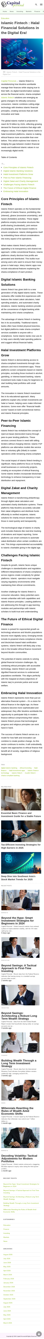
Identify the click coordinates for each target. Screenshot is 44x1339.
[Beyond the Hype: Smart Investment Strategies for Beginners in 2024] (20, 900)
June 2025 (7, 1311)
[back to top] (39, 1334)
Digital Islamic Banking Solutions (18, 171)
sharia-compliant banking (10, 775)
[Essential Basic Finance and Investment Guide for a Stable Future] (21, 799)
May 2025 (6, 1315)
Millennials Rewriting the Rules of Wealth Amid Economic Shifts (17, 1111)
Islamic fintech (7, 97)
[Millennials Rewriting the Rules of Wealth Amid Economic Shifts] (20, 1090)
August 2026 (7, 1254)
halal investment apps (17, 770)
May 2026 (6, 1266)
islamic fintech (17, 773)
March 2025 (7, 1323)
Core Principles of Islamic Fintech (18, 167)
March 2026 (7, 1275)
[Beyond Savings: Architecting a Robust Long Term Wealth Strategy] (20, 995)
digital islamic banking (9, 768)
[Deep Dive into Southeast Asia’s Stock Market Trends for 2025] (21, 863)
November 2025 (9, 1291)
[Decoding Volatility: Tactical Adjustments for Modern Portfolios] (20, 1137)
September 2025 (9, 1299)
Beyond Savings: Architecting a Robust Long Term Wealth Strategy (19, 1016)
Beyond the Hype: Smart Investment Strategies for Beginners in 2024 (17, 920)
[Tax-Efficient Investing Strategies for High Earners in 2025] (21, 831)
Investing (20, 11)
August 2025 (7, 1303)
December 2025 (9, 1287)
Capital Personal (8, 81)
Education (5, 18)
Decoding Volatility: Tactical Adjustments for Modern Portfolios (19, 1158)
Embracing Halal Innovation (15, 191)
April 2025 (7, 1319)
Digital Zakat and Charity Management (20, 181)
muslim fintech (30, 773)
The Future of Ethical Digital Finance (19, 188)
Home (5, 11)
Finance (37, 11)
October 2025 (8, 1295)
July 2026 (6, 1258)
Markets (29, 11)
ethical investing (25, 768)
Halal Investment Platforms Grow (18, 174)
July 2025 (6, 1307)
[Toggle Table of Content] (3, 164)
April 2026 (7, 1271)
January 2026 (8, 1283)
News (12, 11)
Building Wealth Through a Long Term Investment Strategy (18, 1063)
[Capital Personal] (12, 4)
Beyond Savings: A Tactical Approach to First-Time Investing (18, 968)
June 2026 (7, 1262)
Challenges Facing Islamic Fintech (18, 184)
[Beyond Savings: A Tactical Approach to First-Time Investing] (20, 947)
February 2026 (8, 1279)
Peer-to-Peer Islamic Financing (17, 178)
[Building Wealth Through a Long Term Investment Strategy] (20, 1042)
